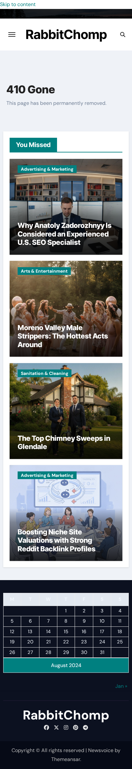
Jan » (121, 686)
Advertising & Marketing (47, 169)
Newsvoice (100, 750)
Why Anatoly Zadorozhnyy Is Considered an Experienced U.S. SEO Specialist (64, 233)
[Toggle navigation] (11, 34)
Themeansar (65, 759)
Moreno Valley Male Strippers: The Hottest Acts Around (63, 336)
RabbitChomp (66, 34)
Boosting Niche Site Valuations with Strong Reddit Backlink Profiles (56, 540)
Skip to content (18, 4)
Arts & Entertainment (44, 271)
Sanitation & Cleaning (44, 373)
